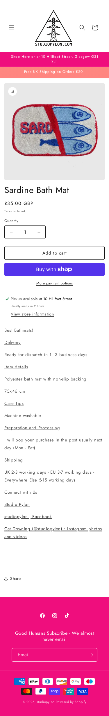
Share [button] (15, 578)
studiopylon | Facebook (28, 516)
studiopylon (46, 701)
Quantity (11, 220)
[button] (11, 27)
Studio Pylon (17, 504)
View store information (32, 314)
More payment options (54, 283)
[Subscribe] (90, 655)
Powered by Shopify (71, 701)
